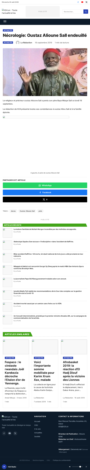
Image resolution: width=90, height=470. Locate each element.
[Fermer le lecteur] (86, 467)
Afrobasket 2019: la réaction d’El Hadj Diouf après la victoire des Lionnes (74, 371)
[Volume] (76, 467)
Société (37, 436)
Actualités (8, 30)
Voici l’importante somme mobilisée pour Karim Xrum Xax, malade (44, 371)
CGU (36, 425)
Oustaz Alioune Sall (27, 211)
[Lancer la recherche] (85, 11)
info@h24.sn (63, 426)
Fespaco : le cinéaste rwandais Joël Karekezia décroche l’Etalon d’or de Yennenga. (15, 372)
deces (13, 211)
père (40, 211)
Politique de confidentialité (62, 460)
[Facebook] (78, 2)
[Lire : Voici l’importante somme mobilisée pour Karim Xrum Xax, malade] (45, 347)
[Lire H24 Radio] (4, 466)
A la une (37, 429)
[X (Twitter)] (86, 2)
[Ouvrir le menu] (5, 21)
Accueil (37, 421)
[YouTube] (82, 2)
